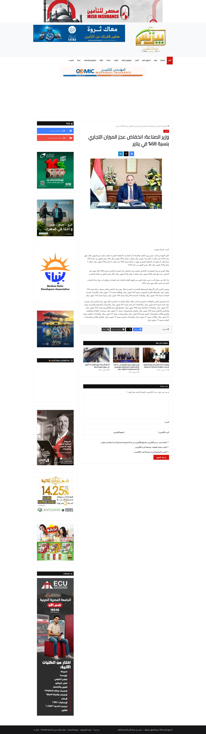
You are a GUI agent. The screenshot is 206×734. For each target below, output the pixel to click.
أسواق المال (146, 60)
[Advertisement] (103, 97)
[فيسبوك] (131, 153)
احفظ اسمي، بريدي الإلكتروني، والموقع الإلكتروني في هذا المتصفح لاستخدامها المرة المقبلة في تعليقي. (134, 442)
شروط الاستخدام (73, 730)
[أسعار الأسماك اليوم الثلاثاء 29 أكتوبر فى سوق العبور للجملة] (96, 355)
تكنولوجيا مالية (127, 60)
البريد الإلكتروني (163, 432)
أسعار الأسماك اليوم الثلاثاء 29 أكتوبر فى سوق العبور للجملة (97, 365)
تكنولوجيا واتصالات (90, 60)
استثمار (162, 60)
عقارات (116, 60)
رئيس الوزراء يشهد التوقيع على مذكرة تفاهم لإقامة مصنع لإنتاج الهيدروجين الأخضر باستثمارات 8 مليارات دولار (126, 367)
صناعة (108, 60)
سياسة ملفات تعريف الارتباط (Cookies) (53, 730)
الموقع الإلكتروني (118, 432)
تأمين (137, 60)
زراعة (78, 60)
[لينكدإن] (120, 153)
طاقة (101, 60)
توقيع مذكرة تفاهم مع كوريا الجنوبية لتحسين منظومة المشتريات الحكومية (156, 365)
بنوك (155, 60)
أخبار (169, 60)
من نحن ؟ (96, 730)
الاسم (166, 422)
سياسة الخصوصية (86, 730)
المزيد (72, 60)
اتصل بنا (36, 730)
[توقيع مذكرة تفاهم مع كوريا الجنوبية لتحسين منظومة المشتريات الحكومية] (156, 355)
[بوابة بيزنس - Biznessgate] (151, 39)
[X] (126, 153)
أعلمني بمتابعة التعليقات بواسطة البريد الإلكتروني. (151, 447)
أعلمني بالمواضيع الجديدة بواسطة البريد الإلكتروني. (150, 452)
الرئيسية (165, 126)
